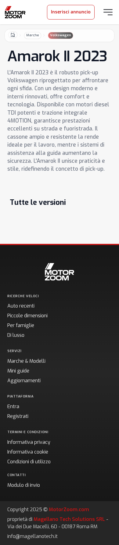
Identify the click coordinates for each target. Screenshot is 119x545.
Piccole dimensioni (27, 315)
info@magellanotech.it (32, 536)
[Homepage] (15, 12)
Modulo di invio (23, 485)
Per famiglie (20, 325)
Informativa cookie (27, 452)
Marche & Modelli (26, 361)
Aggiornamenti (24, 380)
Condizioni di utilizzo (29, 461)
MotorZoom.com (69, 509)
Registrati (17, 416)
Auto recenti (20, 306)
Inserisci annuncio (71, 12)
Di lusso (15, 335)
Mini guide (18, 371)
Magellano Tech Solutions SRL (69, 519)
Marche (32, 35)
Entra (13, 406)
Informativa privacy (28, 442)
